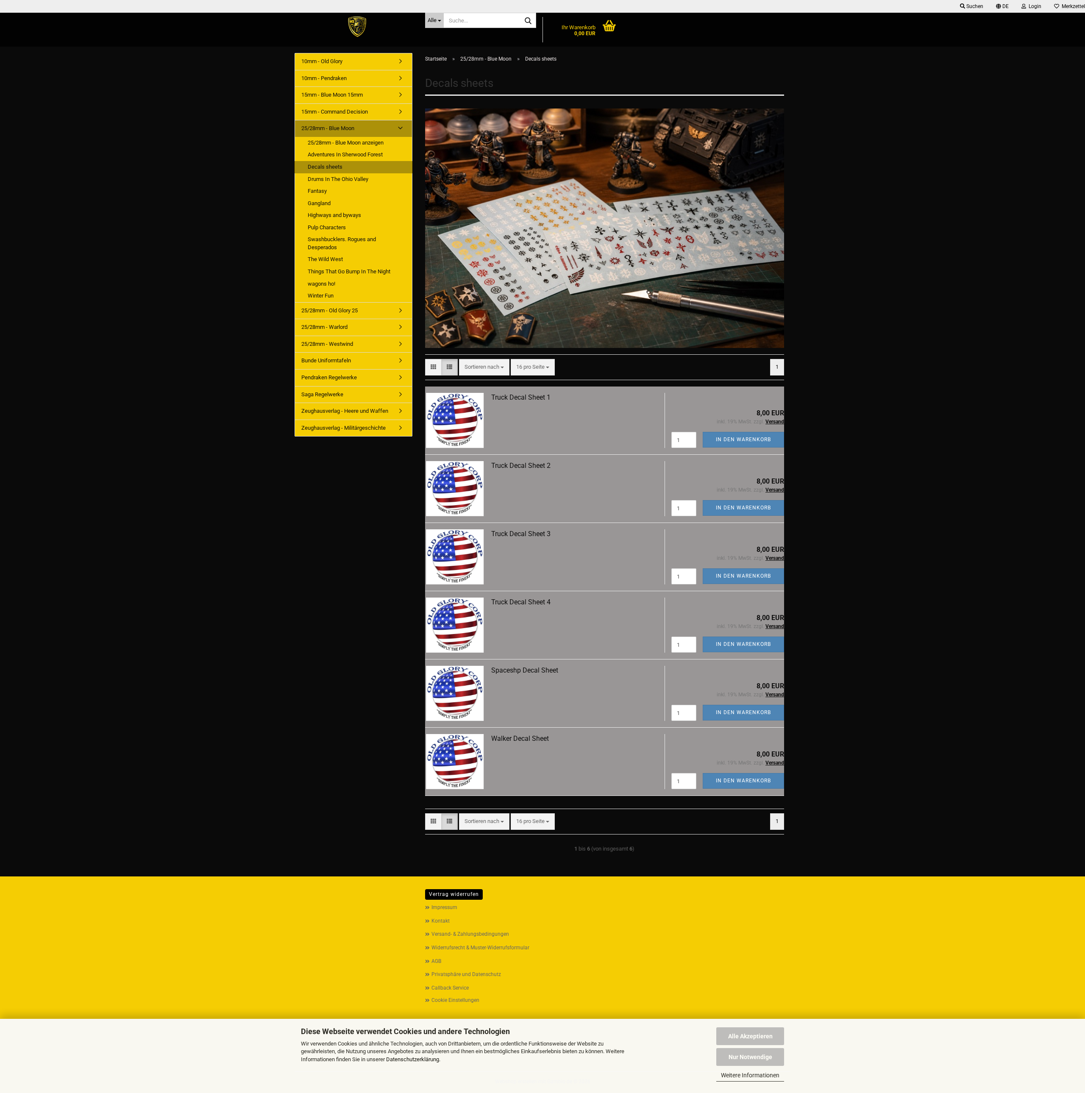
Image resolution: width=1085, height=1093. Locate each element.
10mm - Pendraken (324, 78)
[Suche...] (528, 20)
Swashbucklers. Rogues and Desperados (342, 243)
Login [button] (1033, 6)
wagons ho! (321, 284)
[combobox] (484, 367)
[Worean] (356, 27)
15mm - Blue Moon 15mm (332, 95)
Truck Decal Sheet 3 (521, 534)
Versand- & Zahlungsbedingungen (470, 934)
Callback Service (450, 988)
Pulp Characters (327, 227)
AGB (436, 961)
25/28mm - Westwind (327, 344)
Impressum (444, 907)
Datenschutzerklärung (412, 1059)
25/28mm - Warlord (324, 327)
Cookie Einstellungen (455, 1000)
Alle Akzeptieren (750, 1036)
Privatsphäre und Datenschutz (466, 974)
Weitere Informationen (750, 1075)
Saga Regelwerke (322, 394)
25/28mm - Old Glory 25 (329, 310)
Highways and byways (334, 215)
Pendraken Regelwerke (329, 377)
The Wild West (325, 259)
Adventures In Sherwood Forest (345, 154)
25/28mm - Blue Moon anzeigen (346, 142)
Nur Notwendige (750, 1057)
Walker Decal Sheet (520, 738)
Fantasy (317, 191)
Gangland (319, 203)
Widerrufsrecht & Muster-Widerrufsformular (480, 948)
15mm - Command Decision (334, 111)
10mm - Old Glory (321, 61)
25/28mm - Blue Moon (327, 128)
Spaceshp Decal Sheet (524, 670)
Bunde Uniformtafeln (326, 360)
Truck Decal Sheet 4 (521, 602)
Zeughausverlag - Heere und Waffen (344, 411)
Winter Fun (321, 295)
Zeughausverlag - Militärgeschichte (343, 428)
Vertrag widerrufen (454, 894)
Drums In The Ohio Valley (338, 179)
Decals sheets (325, 167)
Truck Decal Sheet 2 (521, 466)
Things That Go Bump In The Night (349, 271)
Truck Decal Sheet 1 (521, 397)
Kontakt (440, 921)
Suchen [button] (974, 6)
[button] (1002, 6)
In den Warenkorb (743, 439)
